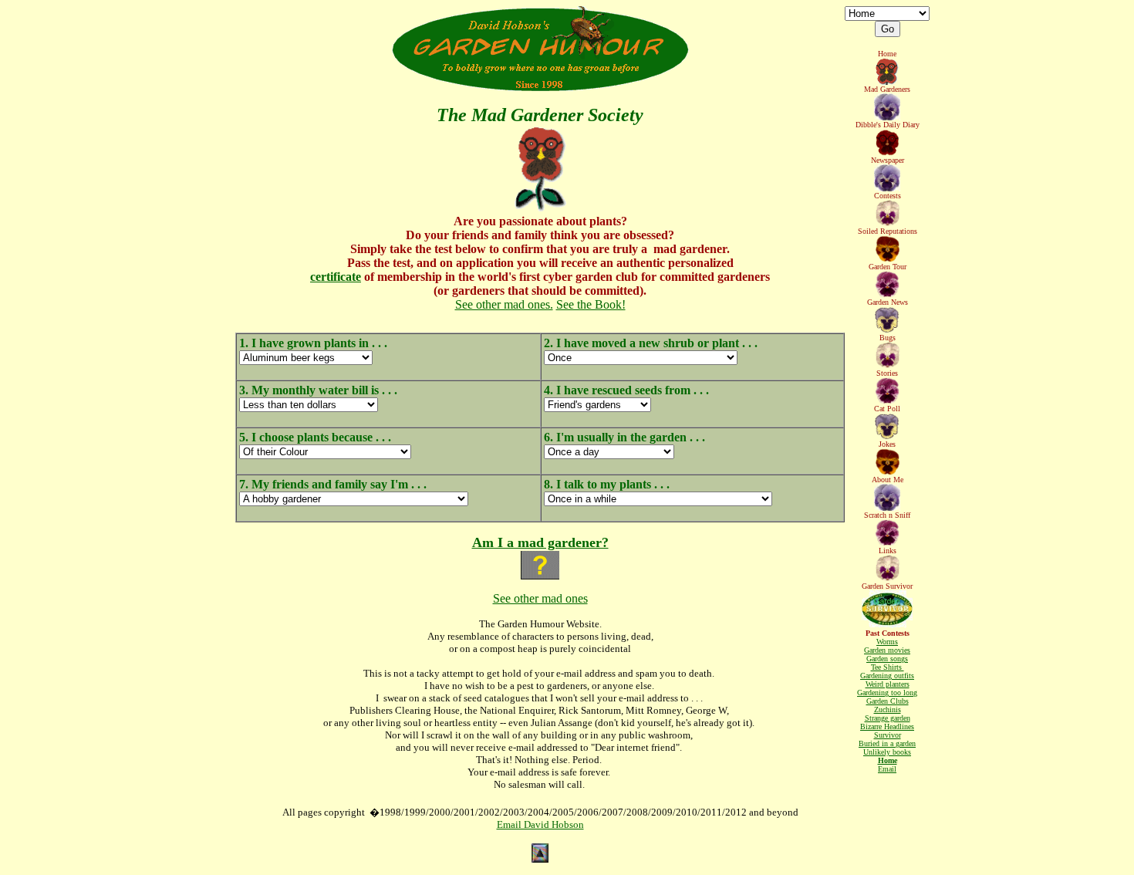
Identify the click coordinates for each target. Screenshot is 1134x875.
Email (887, 769)
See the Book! (591, 304)
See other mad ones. (504, 304)
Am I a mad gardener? (540, 542)
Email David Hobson (540, 824)
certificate (335, 276)
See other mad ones (540, 598)
